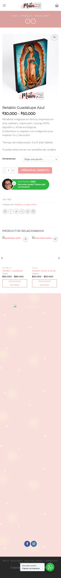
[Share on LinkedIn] (33, 211)
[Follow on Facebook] (27, 544)
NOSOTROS (17, 561)
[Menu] (4, 5)
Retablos (26, 16)
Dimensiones (8, 159)
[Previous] (2, 264)
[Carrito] (57, 5)
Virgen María (42, 16)
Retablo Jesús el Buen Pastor (44, 272)
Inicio (15, 16)
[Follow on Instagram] (34, 544)
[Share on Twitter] (16, 211)
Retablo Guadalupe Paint (12, 272)
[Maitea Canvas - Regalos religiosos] (30, 5)
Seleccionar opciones (14, 283)
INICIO (6, 561)
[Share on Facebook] (10, 211)
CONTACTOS (51, 561)
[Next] (58, 264)
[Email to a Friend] (22, 211)
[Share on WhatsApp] (5, 211)
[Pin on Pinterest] (27, 211)
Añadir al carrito (35, 170)
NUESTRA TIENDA (34, 561)
